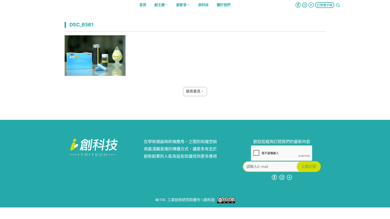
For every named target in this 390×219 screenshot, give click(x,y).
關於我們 (224, 5)
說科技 (203, 5)
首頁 (142, 5)
